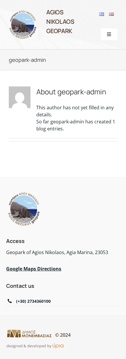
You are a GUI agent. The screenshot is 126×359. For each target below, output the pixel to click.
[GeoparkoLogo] (23, 12)
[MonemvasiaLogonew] (29, 331)
